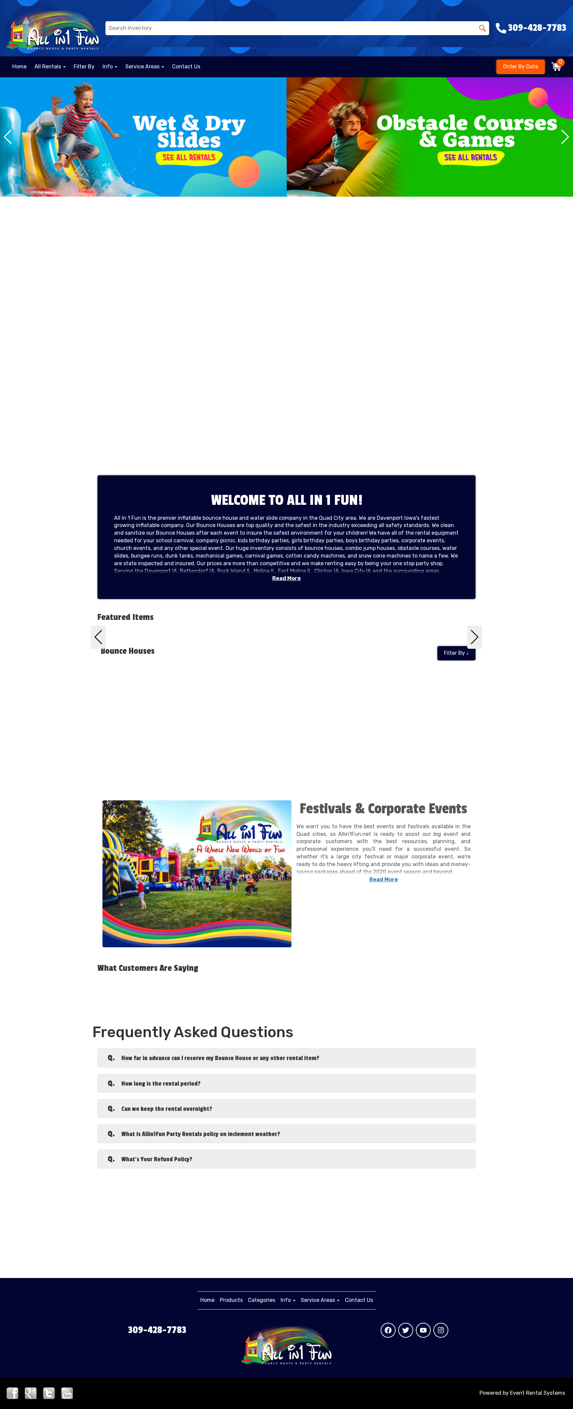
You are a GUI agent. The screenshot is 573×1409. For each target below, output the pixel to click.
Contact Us (186, 66)
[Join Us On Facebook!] (12, 1392)
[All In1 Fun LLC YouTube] (423, 1330)
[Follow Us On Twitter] (49, 1392)
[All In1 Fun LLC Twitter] (405, 1330)
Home (19, 66)
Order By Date (520, 66)
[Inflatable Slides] (143, 137)
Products (231, 1300)
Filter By (84, 66)
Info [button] (108, 66)
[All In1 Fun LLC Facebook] (388, 1330)
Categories (261, 1300)
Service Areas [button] (143, 66)
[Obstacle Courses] (429, 137)
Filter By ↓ (456, 653)
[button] (7, 137)
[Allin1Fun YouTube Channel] (67, 1392)
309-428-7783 (157, 1330)
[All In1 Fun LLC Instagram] (440, 1330)
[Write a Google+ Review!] (30, 1392)
